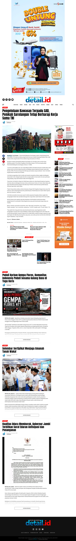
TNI (46, 222)
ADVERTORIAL (16, 104)
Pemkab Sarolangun (37, 222)
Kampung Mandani (18, 222)
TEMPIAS (56, 104)
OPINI (34, 104)
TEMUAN (61, 104)
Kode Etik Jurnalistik (25, 532)
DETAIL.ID (9, 122)
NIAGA (30, 104)
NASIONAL (25, 104)
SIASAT (52, 104)
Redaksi (40, 532)
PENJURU (37, 104)
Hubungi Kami (52, 532)
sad (43, 222)
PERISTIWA (43, 104)
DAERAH (21, 104)
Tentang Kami (46, 532)
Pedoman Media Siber (34, 532)
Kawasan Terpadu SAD (27, 222)
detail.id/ (9, 155)
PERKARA (47, 104)
